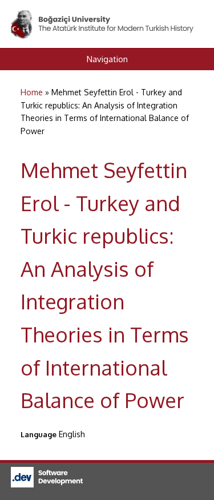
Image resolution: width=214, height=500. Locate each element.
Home (32, 92)
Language (38, 434)
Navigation (107, 59)
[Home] (103, 16)
